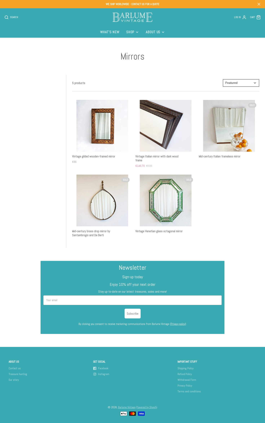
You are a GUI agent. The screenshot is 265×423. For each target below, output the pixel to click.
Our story (14, 380)
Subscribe (132, 313)
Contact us (15, 368)
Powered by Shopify (146, 407)
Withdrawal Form (187, 380)
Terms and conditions (189, 391)
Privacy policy (178, 324)
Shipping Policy (185, 368)
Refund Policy (185, 374)
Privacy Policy (185, 385)
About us (153, 32)
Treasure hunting (18, 374)
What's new (110, 32)
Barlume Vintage (127, 407)
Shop (130, 32)
